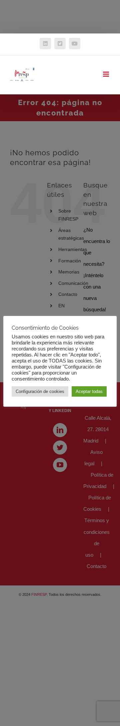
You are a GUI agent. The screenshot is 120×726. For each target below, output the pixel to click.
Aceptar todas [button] (89, 391)
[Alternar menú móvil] (106, 74)
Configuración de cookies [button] (40, 391)
